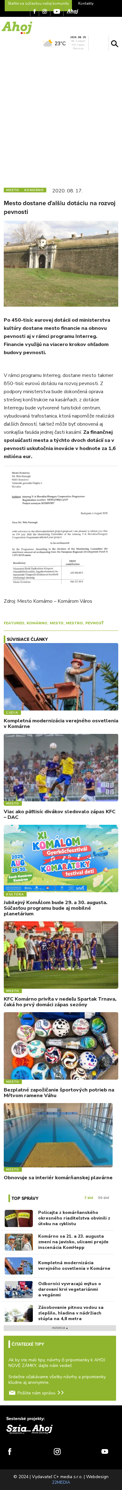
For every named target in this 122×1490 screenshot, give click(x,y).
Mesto (57, 623)
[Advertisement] (61, 118)
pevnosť (94, 623)
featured (14, 623)
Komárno (37, 623)
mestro (74, 623)
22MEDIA (61, 1482)
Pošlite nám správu (36, 1393)
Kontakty (86, 3)
